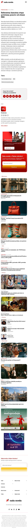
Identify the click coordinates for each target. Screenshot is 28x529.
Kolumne (3, 487)
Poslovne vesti (4, 9)
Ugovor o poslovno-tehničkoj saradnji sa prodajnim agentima (11, 382)
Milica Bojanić (3, 384)
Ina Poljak (3, 361)
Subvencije (3, 254)
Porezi (2, 248)
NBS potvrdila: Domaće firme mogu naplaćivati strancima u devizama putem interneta (13, 269)
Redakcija (4, 113)
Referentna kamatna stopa (7, 82)
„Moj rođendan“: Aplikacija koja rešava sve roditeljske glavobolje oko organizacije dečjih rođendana (12, 293)
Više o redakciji (4, 125)
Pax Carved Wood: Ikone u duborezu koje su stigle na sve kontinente (12, 314)
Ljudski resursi (4, 358)
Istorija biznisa (4, 194)
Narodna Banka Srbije (6, 79)
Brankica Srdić (4, 406)
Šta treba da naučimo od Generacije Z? (10, 360)
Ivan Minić (9, 324)
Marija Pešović (10, 331)
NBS (14, 79)
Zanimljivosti (3, 216)
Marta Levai (3, 198)
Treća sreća (10, 336)
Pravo (2, 379)
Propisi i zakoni (4, 267)
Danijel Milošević (10, 337)
